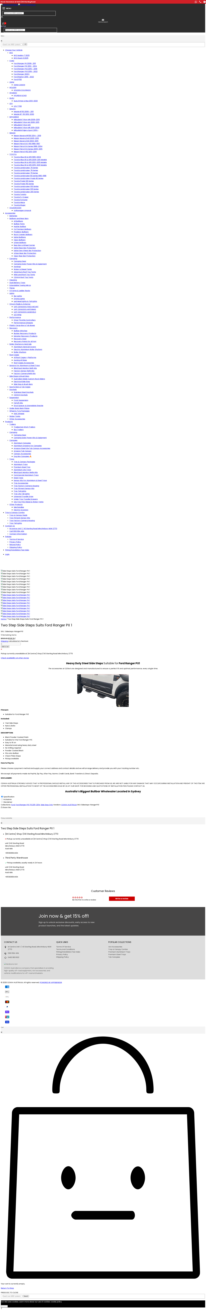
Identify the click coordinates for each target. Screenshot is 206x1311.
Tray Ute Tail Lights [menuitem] (22, 494)
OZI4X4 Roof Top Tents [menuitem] (23, 277)
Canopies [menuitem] (13, 440)
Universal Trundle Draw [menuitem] (23, 496)
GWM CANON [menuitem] (19, 85)
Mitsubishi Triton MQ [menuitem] (22, 125)
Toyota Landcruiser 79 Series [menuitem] (26, 173)
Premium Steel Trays (117, 954)
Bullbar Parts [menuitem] (19, 224)
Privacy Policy (62, 954)
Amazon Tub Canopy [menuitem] (22, 451)
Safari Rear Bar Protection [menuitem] (25, 248)
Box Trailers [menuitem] (18, 429)
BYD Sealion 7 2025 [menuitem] (22, 55)
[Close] (1, 41)
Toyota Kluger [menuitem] (20, 205)
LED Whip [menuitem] (17, 315)
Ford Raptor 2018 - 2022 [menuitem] (24, 77)
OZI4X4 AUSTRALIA (69, 805)
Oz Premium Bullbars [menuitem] (22, 229)
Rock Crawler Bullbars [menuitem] (23, 234)
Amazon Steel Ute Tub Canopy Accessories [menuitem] (32, 448)
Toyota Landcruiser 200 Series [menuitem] (26, 192)
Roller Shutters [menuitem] (20, 352)
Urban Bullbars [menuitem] (20, 242)
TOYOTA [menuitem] (13, 154)
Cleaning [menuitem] (13, 280)
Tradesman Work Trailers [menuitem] (24, 427)
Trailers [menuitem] (12, 424)
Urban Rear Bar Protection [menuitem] (25, 253)
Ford (13, 805)
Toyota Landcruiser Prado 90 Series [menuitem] (28, 178)
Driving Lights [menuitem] (19, 298)
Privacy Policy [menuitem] (15, 542)
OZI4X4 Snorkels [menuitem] (21, 395)
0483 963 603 (13, 957)
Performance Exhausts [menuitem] (23, 323)
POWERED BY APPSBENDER (51, 982)
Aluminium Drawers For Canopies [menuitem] (28, 445)
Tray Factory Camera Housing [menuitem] (26, 486)
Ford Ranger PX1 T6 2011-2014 (28, 805)
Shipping (4, 641)
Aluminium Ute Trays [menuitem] (22, 470)
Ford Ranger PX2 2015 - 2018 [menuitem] (25, 69)
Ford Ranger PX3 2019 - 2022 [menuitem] (25, 71)
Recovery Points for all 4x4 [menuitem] (25, 341)
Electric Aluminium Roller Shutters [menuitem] (28, 349)
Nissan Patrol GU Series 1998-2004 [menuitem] (28, 146)
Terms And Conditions (65, 949)
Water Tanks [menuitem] (14, 416)
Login (7, 554)
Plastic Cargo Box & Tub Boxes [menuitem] (22, 325)
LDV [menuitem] (11, 103)
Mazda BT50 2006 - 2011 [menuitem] (24, 111)
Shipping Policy (62, 957)
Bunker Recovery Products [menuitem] (25, 333)
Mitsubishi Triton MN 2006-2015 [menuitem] (27, 119)
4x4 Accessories (115, 947)
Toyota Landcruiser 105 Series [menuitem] (26, 189)
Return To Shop (7, 1288)
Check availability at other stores (15, 658)
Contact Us (10, 526)
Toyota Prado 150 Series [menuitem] (24, 184)
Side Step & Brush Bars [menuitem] (23, 384)
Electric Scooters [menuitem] (21, 510)
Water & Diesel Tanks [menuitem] (23, 269)
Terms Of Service (63, 947)
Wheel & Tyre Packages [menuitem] (19, 411)
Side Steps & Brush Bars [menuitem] (19, 376)
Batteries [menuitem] (13, 216)
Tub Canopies (114, 957)
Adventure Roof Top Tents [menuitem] (25, 272)
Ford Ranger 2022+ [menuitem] (22, 74)
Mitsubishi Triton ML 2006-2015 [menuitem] (26, 122)
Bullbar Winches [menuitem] (20, 331)
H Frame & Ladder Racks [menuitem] (19, 290)
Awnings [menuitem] (17, 266)
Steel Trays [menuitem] (18, 478)
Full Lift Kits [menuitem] (18, 403)
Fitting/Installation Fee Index (17, 550)
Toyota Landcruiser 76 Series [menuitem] (26, 167)
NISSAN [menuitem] (12, 133)
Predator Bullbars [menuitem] (21, 232)
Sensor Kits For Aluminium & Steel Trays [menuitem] (30, 480)
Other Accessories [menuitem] (17, 419)
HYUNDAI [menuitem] (13, 93)
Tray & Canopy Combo (15, 512)
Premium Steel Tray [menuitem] (22, 467)
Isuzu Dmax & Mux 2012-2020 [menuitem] (26, 101)
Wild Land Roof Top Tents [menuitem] (24, 274)
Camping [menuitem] (13, 258)
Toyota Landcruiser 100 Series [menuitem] (26, 186)
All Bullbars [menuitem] (18, 221)
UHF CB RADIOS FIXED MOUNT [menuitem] (26, 306)
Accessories (10, 213)
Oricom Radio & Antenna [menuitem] (19, 304)
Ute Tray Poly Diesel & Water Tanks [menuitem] (28, 502)
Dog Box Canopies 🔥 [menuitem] (23, 456)
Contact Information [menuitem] (18, 534)
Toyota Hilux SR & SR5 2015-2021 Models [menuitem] (30, 165)
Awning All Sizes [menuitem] (20, 360)
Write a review (121, 898)
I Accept (4, 1306)
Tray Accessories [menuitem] (21, 483)
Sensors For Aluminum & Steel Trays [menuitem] (24, 365)
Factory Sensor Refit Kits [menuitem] (24, 371)
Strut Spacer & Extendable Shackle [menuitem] (28, 405)
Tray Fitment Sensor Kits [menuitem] (24, 488)
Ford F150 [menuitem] (18, 79)
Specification (8, 797)
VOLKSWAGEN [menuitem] (15, 208)
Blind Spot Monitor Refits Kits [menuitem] (26, 472)
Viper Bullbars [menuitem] (19, 240)
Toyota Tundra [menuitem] (20, 194)
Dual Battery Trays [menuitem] (17, 282)
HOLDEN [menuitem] (12, 87)
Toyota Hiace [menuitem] (19, 202)
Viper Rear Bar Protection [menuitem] (24, 256)
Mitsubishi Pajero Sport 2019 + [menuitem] (26, 130)
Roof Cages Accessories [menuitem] (24, 363)
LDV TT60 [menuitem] (18, 106)
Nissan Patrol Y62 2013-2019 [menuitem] (25, 151)
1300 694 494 (13, 953)
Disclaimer (7, 802)
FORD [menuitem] (11, 61)
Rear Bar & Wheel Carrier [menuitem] (24, 245)
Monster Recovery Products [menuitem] (25, 336)
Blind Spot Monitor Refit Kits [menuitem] (25, 368)
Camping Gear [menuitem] (20, 261)
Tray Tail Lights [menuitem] (20, 491)
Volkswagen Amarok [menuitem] (22, 210)
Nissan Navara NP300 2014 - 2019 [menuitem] (27, 135)
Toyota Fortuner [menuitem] (21, 200)
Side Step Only (47, 805)
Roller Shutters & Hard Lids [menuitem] (20, 344)
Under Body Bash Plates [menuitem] (19, 408)
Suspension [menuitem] (14, 397)
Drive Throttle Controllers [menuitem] (25, 320)
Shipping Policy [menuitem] (15, 547)
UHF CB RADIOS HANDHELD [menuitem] (25, 312)
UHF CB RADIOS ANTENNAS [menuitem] (25, 309)
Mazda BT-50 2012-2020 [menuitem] (24, 114)
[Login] (2, 17)
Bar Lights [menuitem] (18, 296)
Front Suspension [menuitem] (21, 400)
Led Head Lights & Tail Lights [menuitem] (25, 301)
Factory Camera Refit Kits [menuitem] (25, 373)
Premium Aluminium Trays (119, 952)
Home (3, 619)
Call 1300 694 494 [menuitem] (16, 531)
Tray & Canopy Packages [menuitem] (24, 462)
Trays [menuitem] (11, 459)
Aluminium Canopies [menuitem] (22, 443)
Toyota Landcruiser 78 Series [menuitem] (26, 170)
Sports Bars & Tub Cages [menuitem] (19, 387)
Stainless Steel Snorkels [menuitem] (23, 392)
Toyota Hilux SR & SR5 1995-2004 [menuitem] (27, 157)
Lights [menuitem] (11, 293)
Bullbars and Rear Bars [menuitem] (18, 218)
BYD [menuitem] (11, 53)
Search (26, 1296)
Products (9, 421)
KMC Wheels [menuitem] (19, 413)
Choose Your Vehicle (13, 50)
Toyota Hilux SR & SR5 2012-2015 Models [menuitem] (30, 162)
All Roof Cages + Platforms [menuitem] (25, 357)
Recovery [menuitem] (13, 328)
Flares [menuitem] (12, 288)
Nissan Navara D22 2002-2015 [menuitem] (26, 141)
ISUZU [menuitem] (11, 98)
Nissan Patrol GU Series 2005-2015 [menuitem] (28, 149)
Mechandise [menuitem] (19, 507)
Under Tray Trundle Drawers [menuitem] (26, 499)
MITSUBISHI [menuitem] (14, 117)
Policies (8, 536)
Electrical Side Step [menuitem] (22, 381)
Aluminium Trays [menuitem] (21, 464)
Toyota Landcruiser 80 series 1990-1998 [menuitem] (30, 176)
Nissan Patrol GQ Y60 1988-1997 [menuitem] (27, 143)
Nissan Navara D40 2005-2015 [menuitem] (26, 138)
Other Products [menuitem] (16, 504)
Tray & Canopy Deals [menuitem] (18, 515)
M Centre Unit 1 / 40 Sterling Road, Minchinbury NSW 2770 (29, 948)
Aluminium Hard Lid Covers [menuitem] (25, 347)
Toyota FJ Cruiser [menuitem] (21, 197)
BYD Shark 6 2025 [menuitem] (21, 58)
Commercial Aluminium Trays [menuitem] (26, 475)
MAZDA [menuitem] (12, 109)
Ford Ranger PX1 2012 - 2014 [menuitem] (25, 66)
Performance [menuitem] (15, 317)
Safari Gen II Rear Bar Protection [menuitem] (27, 250)
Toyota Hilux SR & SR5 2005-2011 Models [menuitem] (30, 159)
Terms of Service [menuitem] (16, 539)
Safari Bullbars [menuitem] (20, 237)
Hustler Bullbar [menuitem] (20, 226)
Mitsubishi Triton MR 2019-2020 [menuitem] (26, 127)
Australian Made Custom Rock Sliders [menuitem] (29, 379)
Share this (6, 807)
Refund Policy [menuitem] (15, 544)
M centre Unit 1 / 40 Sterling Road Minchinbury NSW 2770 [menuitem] (33, 528)
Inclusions (7, 799)
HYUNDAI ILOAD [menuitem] (20, 95)
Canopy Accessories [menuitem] (22, 454)
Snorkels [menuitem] (13, 389)
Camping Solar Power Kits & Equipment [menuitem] (30, 264)
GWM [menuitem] (11, 82)
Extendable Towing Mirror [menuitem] (20, 285)
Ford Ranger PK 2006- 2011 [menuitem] (25, 63)
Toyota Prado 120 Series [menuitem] (24, 181)
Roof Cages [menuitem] (14, 355)
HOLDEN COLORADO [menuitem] (22, 90)
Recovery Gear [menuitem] (20, 339)
